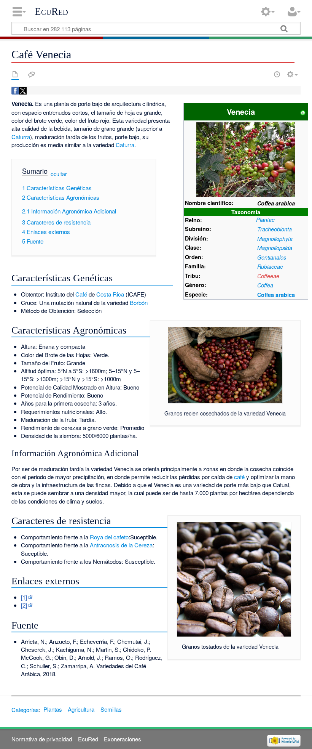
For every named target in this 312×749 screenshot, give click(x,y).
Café (81, 294)
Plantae (265, 219)
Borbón (139, 302)
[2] (24, 605)
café (239, 477)
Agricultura (81, 709)
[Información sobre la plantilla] (303, 111)
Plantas (52, 709)
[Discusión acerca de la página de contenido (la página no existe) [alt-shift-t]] (31, 74)
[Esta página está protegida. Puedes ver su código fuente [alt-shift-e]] (263, 74)
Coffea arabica (276, 294)
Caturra (20, 137)
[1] (24, 597)
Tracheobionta (274, 229)
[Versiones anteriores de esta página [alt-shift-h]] (277, 74)
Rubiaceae (270, 266)
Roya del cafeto (109, 537)
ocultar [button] (59, 174)
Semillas (111, 709)
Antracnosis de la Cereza (121, 545)
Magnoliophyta (275, 238)
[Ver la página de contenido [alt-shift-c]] (15, 74)
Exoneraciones (122, 739)
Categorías (25, 709)
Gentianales (271, 257)
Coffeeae (268, 276)
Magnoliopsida (274, 248)
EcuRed (51, 11)
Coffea (265, 285)
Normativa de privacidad (41, 739)
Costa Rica (110, 294)
